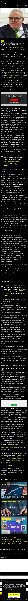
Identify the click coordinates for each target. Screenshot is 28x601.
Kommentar (3, 557)
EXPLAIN (4, 501)
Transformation (11, 543)
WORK (2, 41)
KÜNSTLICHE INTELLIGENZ (11, 501)
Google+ (9, 458)
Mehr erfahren (14, 97)
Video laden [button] (14, 100)
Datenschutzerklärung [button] (14, 599)
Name (2, 574)
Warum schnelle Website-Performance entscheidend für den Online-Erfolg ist (13, 496)
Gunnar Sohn (13, 41)
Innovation (18, 539)
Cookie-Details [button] (8, 599)
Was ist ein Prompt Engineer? (10, 515)
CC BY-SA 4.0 (4, 449)
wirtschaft (18, 543)
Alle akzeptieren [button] (14, 594)
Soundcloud (15, 458)
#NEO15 (17, 161)
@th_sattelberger (9, 161)
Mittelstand (4, 541)
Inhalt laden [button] (14, 405)
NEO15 (9, 541)
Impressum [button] (20, 599)
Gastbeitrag (9, 77)
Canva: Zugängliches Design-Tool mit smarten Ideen (12, 531)
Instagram (13, 460)
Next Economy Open (16, 541)
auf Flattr (22, 455)
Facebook (3, 458)
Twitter (22, 457)
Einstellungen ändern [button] (14, 597)
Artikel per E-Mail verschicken (8, 537)
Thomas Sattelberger (10, 447)
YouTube (3, 460)
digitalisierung (11, 539)
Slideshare (21, 458)
